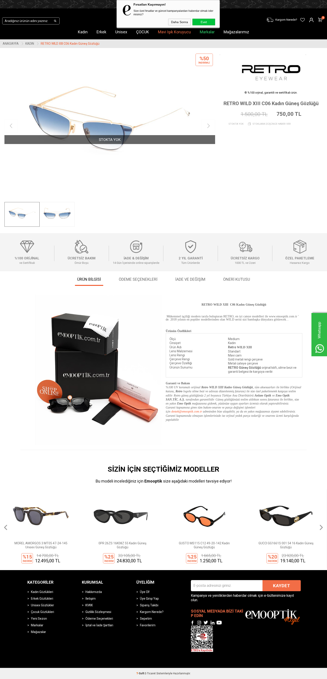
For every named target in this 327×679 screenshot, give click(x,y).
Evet (204, 22)
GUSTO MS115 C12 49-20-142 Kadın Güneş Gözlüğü (199, 545)
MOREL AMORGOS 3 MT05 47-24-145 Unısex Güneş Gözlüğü (36, 545)
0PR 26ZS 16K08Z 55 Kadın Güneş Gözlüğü (118, 545)
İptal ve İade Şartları (99, 625)
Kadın (83, 32)
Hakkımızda (93, 592)
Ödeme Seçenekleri (99, 618)
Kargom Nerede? (152, 612)
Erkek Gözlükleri (42, 598)
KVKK (89, 605)
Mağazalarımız (236, 32)
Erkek (101, 32)
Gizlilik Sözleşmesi (98, 612)
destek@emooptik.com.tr (186, 411)
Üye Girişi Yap (149, 598)
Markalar (207, 32)
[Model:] (271, 69)
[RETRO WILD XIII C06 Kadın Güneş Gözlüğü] (109, 126)
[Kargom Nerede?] (252, 17)
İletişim (90, 598)
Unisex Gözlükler (42, 605)
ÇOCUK (142, 32)
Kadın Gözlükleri (42, 592)
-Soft (140, 673)
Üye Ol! (144, 592)
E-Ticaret (150, 673)
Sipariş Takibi (149, 605)
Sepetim (146, 618)
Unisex (121, 32)
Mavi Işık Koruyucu (174, 32)
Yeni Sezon (39, 618)
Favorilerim (147, 625)
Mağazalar (38, 632)
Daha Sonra (179, 22)
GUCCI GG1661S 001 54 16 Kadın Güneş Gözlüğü (281, 545)
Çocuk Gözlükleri (42, 612)
